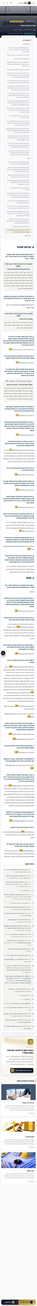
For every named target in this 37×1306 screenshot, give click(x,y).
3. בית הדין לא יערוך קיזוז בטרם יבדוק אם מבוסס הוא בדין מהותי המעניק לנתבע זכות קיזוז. (18, 176)
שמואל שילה (8, 765)
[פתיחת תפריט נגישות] (3, 653)
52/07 (27, 949)
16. (17, 705)
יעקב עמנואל (15, 786)
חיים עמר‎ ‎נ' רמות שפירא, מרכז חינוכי (15, 876)
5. (10, 449)
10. (29, 548)
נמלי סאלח (25, 531)
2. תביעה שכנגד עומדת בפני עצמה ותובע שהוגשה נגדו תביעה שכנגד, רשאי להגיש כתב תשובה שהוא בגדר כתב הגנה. (18, 64)
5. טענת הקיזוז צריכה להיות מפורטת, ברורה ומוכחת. (19, 189)
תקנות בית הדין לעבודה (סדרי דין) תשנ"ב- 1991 (18, 381)
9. (20, 530)
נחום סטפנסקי (27, 851)
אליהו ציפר (21, 507)
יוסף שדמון (23, 627)
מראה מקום (28, 235)
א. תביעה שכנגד (26, 44)
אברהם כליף (16, 667)
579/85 (11, 978)
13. (16, 653)
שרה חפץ (21, 490)
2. (17, 362)
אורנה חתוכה (15, 450)
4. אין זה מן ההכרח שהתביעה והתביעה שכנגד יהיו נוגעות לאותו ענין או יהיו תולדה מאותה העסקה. (18, 81)
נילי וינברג (21, 706)
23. (11, 820)
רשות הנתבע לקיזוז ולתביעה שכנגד (21, 58)
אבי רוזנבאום (7, 689)
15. (32, 692)
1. (10, 349)
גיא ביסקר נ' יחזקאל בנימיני (17, 934)
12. (18, 626)
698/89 (27, 1003)
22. (10, 785)
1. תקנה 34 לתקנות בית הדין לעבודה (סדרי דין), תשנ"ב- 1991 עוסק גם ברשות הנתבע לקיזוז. (18, 163)
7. (17, 489)
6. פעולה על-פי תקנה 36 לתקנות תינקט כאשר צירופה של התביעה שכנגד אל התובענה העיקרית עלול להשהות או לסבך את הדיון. (18, 95)
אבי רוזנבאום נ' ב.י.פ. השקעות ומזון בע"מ (14, 959)
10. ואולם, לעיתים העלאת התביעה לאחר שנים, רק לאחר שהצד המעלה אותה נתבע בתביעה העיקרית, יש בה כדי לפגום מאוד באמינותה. (18, 123)
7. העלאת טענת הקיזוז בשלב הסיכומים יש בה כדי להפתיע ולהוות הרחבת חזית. (18, 201)
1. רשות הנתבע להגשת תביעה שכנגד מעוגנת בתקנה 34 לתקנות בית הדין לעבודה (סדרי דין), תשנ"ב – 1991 (18, 49)
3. (17, 415)
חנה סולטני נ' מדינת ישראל (15, 989)
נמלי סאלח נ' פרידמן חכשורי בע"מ (16, 920)
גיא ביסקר (21, 611)
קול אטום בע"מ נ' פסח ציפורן (20, 983)
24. (22, 831)
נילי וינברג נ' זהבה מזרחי (19, 965)
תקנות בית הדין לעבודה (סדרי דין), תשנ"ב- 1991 (18, 69)
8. (16, 507)
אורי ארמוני (15, 349)
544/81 (27, 976)
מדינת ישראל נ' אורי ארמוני (17, 870)
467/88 (29, 983)
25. (21, 850)
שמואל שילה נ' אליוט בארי (18, 1003)
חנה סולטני (15, 734)
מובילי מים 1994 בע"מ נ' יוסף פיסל (16, 949)
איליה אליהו (28, 832)
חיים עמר (21, 363)
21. (32, 768)
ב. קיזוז (29, 158)
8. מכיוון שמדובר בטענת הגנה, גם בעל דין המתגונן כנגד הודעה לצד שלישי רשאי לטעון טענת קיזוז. (18, 207)
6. (16, 474)
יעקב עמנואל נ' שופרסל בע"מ (16, 1007)
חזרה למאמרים (29, 21)
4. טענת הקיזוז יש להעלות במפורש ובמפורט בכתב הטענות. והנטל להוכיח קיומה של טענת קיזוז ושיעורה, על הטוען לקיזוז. (18, 182)
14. (10, 666)
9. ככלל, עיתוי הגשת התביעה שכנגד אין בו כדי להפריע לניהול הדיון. (19, 116)
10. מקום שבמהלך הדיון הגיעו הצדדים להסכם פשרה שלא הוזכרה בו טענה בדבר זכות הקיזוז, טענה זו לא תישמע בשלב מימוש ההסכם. (17, 221)
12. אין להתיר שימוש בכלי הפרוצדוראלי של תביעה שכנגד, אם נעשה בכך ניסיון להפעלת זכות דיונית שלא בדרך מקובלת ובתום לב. (18, 138)
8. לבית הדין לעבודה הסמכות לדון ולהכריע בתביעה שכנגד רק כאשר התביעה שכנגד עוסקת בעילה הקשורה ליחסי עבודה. (18, 110)
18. (10, 733)
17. (29, 716)
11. (16, 610)
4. (17, 434)
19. (14, 738)
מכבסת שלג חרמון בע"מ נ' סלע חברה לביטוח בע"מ (18, 970)
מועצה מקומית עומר (18, 821)
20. (16, 752)
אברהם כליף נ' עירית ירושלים (17, 955)
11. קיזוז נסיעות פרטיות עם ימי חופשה (21, 226)
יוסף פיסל (21, 654)
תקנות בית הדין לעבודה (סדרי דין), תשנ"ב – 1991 (18, 55)
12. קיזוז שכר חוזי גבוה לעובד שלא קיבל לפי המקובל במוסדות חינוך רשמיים (18, 231)
